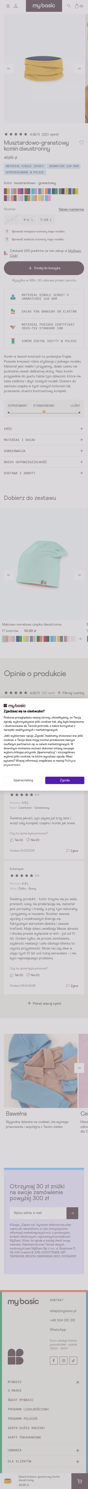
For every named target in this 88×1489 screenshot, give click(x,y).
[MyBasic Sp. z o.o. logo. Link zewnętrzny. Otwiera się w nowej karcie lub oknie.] (15, 706)
